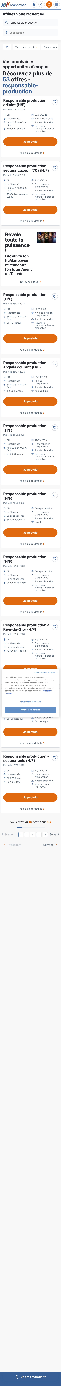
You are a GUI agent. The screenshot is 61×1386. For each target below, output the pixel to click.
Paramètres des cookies (30, 702)
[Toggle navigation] (56, 4)
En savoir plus (29, 281)
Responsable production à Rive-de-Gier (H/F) (26, 627)
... (39, 834)
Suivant (54, 834)
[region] (31, 693)
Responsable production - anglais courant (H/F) (26, 364)
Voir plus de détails (30, 152)
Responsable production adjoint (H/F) (24, 102)
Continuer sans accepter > (45, 672)
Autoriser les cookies (30, 710)
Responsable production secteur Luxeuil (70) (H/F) (26, 168)
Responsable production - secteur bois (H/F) (26, 758)
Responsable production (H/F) (24, 296)
